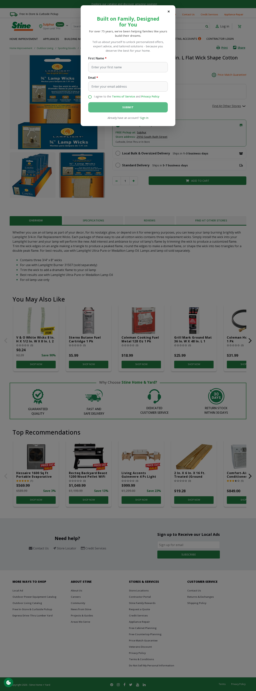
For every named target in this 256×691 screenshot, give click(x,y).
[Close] (168, 11)
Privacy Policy (150, 96)
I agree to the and (126, 96)
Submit (127, 107)
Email (92, 78)
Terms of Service (123, 96)
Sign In (144, 118)
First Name (96, 58)
